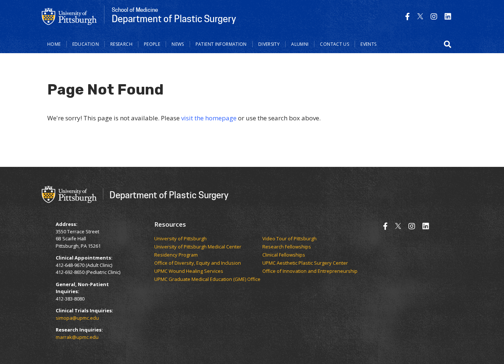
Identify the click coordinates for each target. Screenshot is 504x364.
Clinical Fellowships (283, 255)
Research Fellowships (286, 247)
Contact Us (334, 44)
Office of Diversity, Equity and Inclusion (197, 263)
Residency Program (176, 255)
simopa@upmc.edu (77, 318)
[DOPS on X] (420, 16)
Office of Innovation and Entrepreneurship (310, 271)
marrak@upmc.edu (77, 337)
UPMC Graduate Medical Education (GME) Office (207, 279)
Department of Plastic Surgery (169, 195)
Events (368, 44)
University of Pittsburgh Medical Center (197, 247)
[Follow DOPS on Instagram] (434, 16)
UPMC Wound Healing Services (188, 271)
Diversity (269, 44)
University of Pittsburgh (180, 239)
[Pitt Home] (69, 16)
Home (54, 44)
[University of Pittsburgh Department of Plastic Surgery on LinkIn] (448, 16)
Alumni (299, 44)
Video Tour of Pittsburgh (289, 239)
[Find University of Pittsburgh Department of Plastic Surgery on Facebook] (407, 16)
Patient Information (221, 44)
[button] (447, 44)
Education (85, 44)
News (178, 44)
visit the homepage (209, 118)
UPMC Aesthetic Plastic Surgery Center (305, 263)
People (152, 44)
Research (121, 44)
